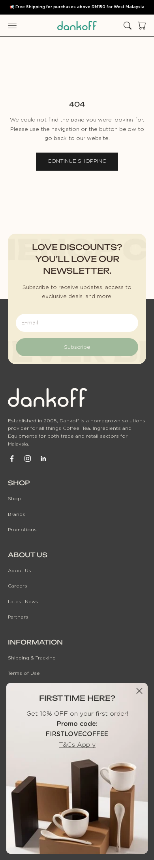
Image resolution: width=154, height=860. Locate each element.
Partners (18, 617)
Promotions (22, 529)
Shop (14, 498)
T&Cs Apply (77, 745)
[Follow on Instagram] (28, 458)
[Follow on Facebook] (12, 458)
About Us (19, 570)
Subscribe (77, 347)
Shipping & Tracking (32, 658)
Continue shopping (77, 161)
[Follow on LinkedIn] (43, 458)
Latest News (23, 601)
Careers (17, 586)
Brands (16, 514)
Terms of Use (24, 673)
